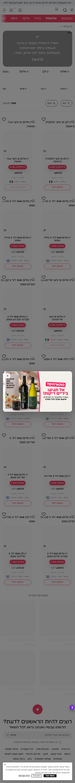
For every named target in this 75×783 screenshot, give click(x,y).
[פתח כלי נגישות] (72, 707)
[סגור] (7, 376)
